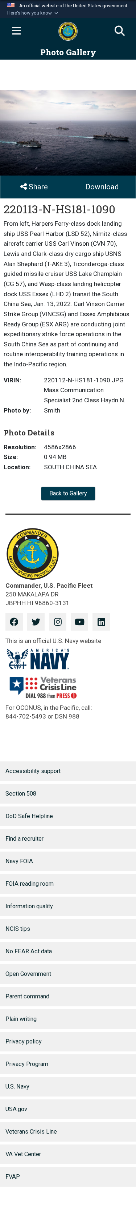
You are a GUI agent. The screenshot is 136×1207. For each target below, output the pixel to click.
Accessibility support (33, 771)
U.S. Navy (17, 1086)
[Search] (119, 31)
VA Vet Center (23, 1154)
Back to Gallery (68, 493)
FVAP (12, 1176)
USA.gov (16, 1109)
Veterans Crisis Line (31, 1131)
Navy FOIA (19, 861)
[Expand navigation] (16, 31)
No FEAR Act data (28, 951)
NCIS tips (17, 928)
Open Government (28, 973)
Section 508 (20, 793)
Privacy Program (26, 1064)
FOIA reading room (29, 883)
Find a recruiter (24, 838)
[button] (33, 13)
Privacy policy (23, 1041)
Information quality (29, 906)
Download (102, 186)
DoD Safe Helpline (29, 816)
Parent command (27, 996)
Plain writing (21, 1018)
